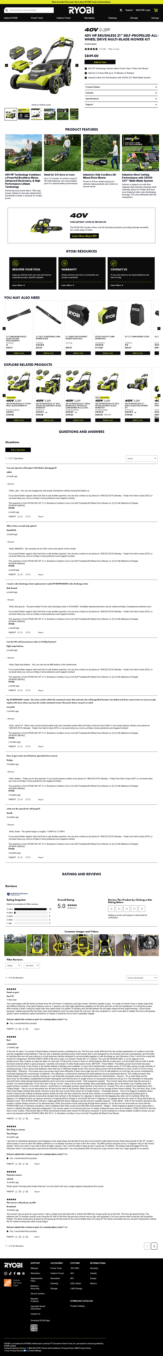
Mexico (93, 1283)
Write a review (114, 49)
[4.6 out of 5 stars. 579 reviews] (40, 412)
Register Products (35, 1299)
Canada (93, 1273)
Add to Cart (100, 62)
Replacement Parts (36, 1279)
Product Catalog (77, 1306)
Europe (93, 1278)
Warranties (35, 1273)
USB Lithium (75, 1283)
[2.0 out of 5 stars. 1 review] (129, 345)
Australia (94, 1268)
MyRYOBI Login (143, 10)
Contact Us (35, 1314)
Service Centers (38, 1293)
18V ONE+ (74, 1268)
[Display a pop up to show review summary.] (46, 413)
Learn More (17, 285)
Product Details (93, 87)
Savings (155, 18)
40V (72, 1273)
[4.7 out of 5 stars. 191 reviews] (70, 412)
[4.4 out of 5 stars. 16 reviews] (10, 412)
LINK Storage (76, 1288)
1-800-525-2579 (33, 1348)
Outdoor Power (64, 18)
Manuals (34, 1268)
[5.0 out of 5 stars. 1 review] (99, 345)
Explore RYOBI (10, 18)
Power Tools (37, 18)
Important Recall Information (38, 1307)
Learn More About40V (84, 235)
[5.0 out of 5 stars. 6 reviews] (40, 345)
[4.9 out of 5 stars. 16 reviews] (99, 412)
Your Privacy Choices (14, 1351)
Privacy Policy (67, 1348)
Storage (134, 18)
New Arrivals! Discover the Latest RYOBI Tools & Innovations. (81, 2)
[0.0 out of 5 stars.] (70, 345)
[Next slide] (76, 65)
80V (72, 1278)
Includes (89, 93)
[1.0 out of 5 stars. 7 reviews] (10, 345)
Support (129, 10)
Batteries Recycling (35, 1287)
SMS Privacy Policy (83, 1348)
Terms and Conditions (51, 1348)
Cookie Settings (34, 1351)
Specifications (92, 98)
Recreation (89, 18)
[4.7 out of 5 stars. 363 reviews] (129, 412)
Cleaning (112, 18)
